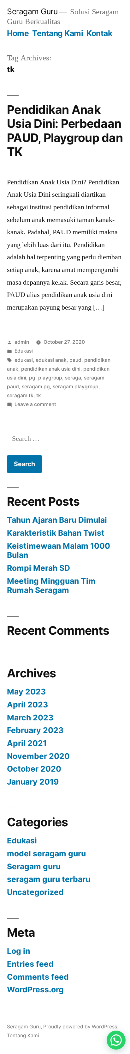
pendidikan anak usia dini (50, 369)
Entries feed (30, 964)
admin (22, 342)
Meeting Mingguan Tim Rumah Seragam (51, 585)
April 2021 (27, 743)
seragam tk (20, 395)
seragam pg (36, 387)
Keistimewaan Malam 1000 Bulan (58, 550)
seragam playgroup (75, 387)
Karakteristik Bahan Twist (55, 533)
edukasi (24, 360)
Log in (18, 951)
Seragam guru (34, 866)
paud (75, 360)
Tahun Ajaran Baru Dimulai (57, 520)
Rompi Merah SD (38, 568)
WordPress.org (35, 989)
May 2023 (26, 691)
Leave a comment (35, 404)
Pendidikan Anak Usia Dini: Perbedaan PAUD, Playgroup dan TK (65, 130)
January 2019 (33, 781)
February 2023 (35, 730)
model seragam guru (46, 853)
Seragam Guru (32, 11)
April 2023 (27, 704)
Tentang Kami (57, 33)
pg (32, 378)
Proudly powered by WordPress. (80, 1027)
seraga (73, 378)
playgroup (50, 378)
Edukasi (24, 351)
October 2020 (34, 769)
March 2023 (30, 717)
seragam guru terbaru (48, 879)
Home (18, 33)
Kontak (99, 33)
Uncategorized (35, 892)
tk (38, 395)
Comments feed (38, 977)
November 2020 (38, 756)
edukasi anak (51, 360)
